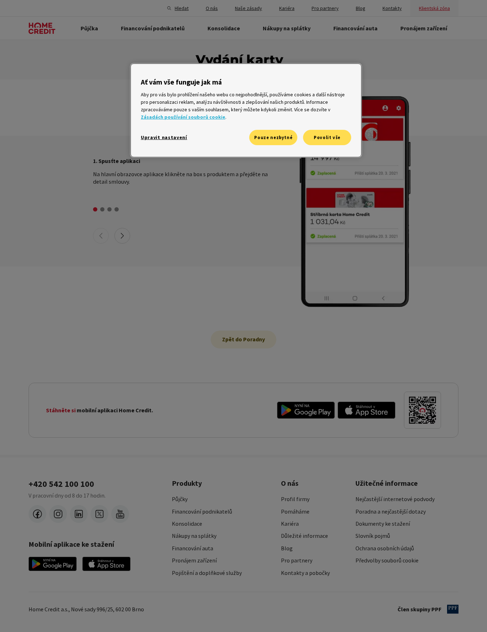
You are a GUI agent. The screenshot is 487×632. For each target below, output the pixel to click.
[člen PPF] (452, 609)
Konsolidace (187, 523)
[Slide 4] (116, 209)
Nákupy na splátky (194, 535)
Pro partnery (296, 560)
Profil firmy (295, 499)
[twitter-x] (99, 514)
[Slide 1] (95, 209)
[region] (246, 110)
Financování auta (192, 548)
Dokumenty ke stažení (382, 523)
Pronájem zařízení (194, 560)
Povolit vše (327, 137)
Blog (287, 548)
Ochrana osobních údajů (384, 548)
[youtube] (120, 514)
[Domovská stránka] (42, 28)
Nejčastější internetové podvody (395, 499)
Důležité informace (304, 535)
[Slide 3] (109, 209)
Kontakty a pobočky (305, 573)
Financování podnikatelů (202, 511)
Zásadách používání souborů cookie (183, 117)
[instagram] (58, 514)
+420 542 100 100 (61, 484)
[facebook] (37, 514)
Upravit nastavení (164, 137)
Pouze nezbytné (273, 137)
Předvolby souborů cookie (387, 560)
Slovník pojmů (372, 535)
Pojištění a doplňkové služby (207, 573)
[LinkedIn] (79, 514)
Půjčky (180, 499)
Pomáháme (295, 511)
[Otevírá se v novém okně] (306, 410)
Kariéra (290, 523)
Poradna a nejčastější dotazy (390, 511)
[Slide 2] (102, 209)
